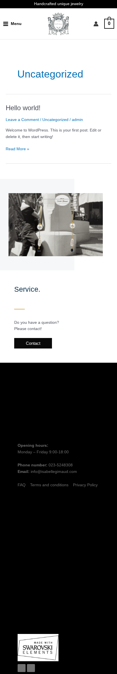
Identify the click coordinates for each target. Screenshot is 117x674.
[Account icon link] (96, 23)
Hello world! (23, 108)
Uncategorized (55, 120)
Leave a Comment (22, 120)
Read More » (17, 148)
